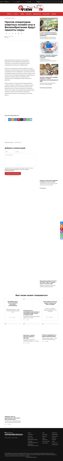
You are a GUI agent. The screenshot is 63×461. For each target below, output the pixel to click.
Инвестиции (55, 434)
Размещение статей (32, 439)
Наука (43, 437)
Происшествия (45, 441)
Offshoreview (8, 18)
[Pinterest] (18, 119)
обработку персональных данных (12, 169)
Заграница (54, 432)
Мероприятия (37, 14)
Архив (29, 432)
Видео (22, 14)
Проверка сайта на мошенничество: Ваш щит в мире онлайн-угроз (12, 418)
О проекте (30, 434)
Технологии (54, 442)
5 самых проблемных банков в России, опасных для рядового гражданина (48, 34)
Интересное (55, 436)
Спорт (53, 441)
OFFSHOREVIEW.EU (14, 434)
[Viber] (24, 119)
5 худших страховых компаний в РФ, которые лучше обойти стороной (49, 56)
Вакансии (44, 436)
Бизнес (13, 18)
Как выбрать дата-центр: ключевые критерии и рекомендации (13, 303)
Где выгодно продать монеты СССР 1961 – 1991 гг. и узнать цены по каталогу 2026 (48, 282)
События (54, 439)
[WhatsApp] (27, 119)
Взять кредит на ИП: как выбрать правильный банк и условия (50, 303)
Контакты (30, 436)
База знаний (46, 14)
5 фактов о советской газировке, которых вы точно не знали (49, 181)
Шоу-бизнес (45, 442)
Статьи (15, 14)
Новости (9, 14)
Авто (43, 432)
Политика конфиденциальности (33, 442)
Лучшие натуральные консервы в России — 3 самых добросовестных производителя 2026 (49, 79)
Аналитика (44, 434)
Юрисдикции (55, 444)
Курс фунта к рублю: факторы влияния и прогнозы (29, 337)
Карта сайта (30, 437)
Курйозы (54, 437)
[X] (21, 119)
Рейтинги (28, 14)
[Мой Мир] (15, 119)
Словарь (53, 14)
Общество (44, 439)
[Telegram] (30, 119)
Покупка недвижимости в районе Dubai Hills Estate (49, 335)
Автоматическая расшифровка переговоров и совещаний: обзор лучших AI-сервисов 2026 (31, 312)
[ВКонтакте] (9, 119)
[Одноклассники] (12, 119)
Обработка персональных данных (33, 445)
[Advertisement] (20, 50)
